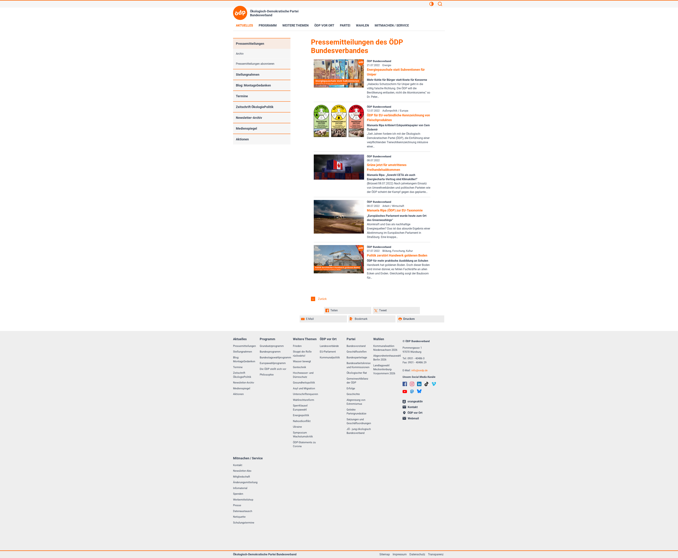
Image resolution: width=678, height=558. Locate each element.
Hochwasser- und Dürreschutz (303, 375)
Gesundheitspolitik (304, 382)
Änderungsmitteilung (245, 482)
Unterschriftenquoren (305, 394)
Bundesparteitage (357, 357)
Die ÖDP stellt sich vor (273, 369)
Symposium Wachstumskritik (303, 434)
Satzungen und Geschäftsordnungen (359, 421)
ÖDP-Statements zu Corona (304, 444)
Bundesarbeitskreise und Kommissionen (359, 365)
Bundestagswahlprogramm (275, 357)
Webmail (413, 418)
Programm (268, 25)
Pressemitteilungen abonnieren (255, 63)
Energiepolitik (301, 415)
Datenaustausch (242, 511)
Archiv (240, 53)
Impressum (400, 554)
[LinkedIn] (419, 384)
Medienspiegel (246, 128)
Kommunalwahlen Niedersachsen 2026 (385, 348)
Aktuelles (244, 25)
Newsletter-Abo (242, 470)
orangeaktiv (415, 401)
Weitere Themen (295, 25)
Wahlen (362, 25)
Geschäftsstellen (357, 351)
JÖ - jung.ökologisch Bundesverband (359, 431)
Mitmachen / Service (392, 25)
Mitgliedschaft (241, 476)
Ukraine (297, 426)
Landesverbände (329, 346)
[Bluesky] (419, 391)
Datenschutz (417, 554)
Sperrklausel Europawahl (300, 407)
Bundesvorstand (356, 346)
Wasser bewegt (302, 361)
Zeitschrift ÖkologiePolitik (254, 107)
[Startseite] (240, 13)
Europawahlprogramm (273, 363)
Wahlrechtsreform (303, 400)
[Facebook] (405, 384)
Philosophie (267, 374)
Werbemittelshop (243, 499)
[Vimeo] (434, 384)
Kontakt (237, 465)
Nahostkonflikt (302, 421)
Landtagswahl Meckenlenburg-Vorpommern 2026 (384, 369)
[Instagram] (412, 384)
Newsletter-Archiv (249, 118)
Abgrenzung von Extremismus (356, 402)
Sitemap (384, 554)
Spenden (238, 493)
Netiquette (239, 516)
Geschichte (353, 394)
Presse (237, 505)
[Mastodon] (412, 391)
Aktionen (242, 139)
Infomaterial (240, 488)
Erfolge (351, 388)
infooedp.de (419, 370)
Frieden (297, 346)
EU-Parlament (328, 351)
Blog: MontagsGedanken (253, 85)
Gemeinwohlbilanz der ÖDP (357, 380)
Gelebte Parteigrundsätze (356, 411)
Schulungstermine (243, 522)
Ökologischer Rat (357, 372)
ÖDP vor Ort (324, 25)
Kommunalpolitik (330, 357)
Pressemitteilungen (250, 43)
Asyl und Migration (304, 388)
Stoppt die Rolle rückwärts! (302, 353)
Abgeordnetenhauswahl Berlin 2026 (387, 357)
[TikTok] (426, 384)
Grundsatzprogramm (272, 346)
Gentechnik (299, 367)
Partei (345, 25)
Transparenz (436, 554)
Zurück (322, 299)
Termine (242, 96)
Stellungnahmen (247, 74)
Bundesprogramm (270, 351)
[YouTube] (405, 391)
